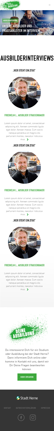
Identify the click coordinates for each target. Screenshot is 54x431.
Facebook (21, 417)
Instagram (32, 417)
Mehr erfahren (27, 377)
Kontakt (7, 408)
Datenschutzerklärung (26, 408)
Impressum (45, 408)
